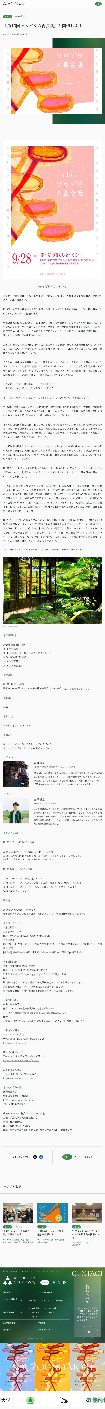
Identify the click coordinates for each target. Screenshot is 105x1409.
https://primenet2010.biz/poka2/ (21, 1060)
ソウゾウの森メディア (18, 1271)
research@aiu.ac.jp (22, 1099)
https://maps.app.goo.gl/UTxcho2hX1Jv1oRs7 (40, 974)
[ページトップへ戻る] (99, 1386)
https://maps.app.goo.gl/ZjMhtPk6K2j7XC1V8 (40, 1012)
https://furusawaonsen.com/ (19, 1078)
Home (5, 1271)
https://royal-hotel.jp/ (15, 1042)
